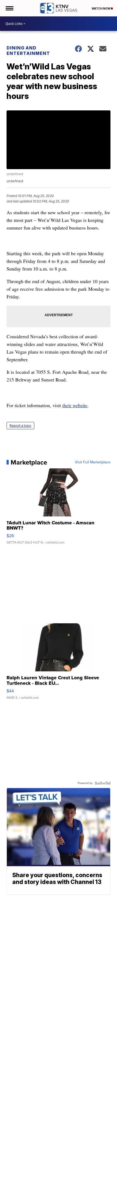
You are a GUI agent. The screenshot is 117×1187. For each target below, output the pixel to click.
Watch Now (101, 8)
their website (74, 405)
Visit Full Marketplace (92, 462)
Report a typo (20, 426)
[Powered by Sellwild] (102, 783)
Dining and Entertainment (28, 50)
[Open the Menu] (9, 8)
